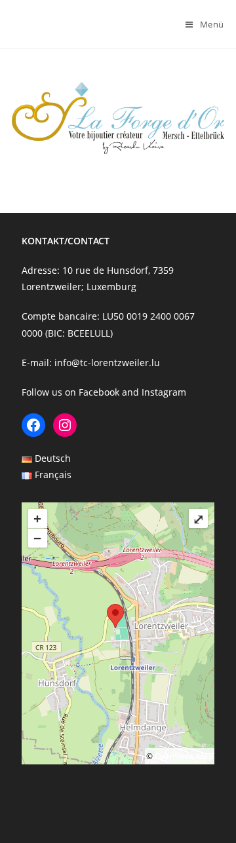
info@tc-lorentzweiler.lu (107, 362)
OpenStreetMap (184, 756)
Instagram (164, 392)
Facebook (99, 392)
